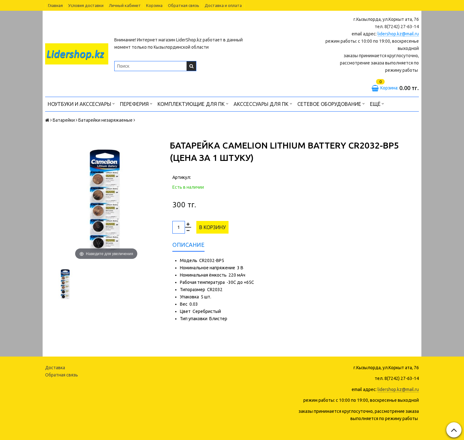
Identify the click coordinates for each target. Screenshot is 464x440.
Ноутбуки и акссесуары (80, 104)
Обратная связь (183, 5)
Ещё (375, 104)
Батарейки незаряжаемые (105, 120)
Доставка (55, 367)
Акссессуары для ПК (262, 104)
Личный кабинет (125, 5)
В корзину (212, 227)
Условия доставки (86, 5)
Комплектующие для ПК (192, 104)
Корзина (154, 5)
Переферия (135, 104)
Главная (55, 5)
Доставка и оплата (223, 5)
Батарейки (64, 120)
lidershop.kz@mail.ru (398, 33)
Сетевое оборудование (329, 104)
